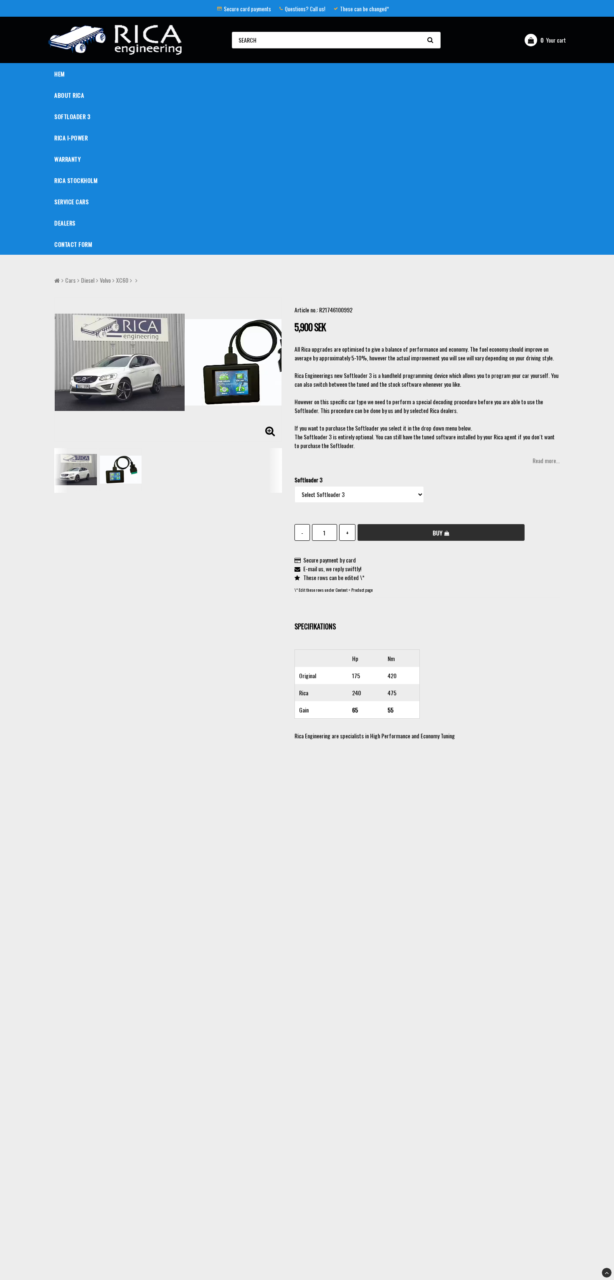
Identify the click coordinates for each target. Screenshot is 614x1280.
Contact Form (73, 244)
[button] (545, 40)
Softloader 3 (72, 116)
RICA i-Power (71, 137)
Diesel (87, 280)
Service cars (71, 201)
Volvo (105, 280)
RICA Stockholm (75, 180)
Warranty (67, 159)
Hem (59, 73)
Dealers (65, 222)
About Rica (69, 95)
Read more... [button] (546, 460)
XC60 (122, 280)
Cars (70, 280)
